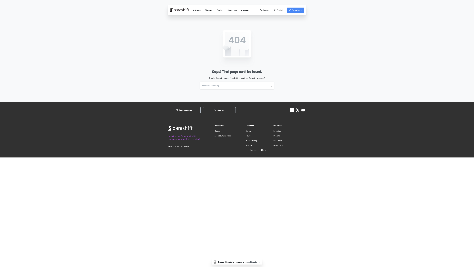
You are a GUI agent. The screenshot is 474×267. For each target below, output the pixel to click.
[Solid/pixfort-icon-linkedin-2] (292, 110)
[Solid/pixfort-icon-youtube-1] (303, 110)
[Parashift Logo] (180, 128)
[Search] (270, 85)
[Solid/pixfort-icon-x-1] (297, 110)
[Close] (259, 262)
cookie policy (252, 262)
